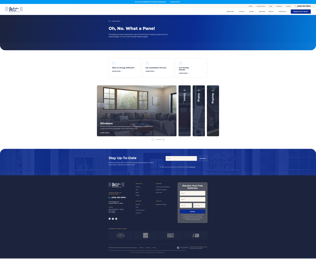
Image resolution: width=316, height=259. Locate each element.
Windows (230, 11)
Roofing (262, 11)
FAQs (137, 207)
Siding (251, 11)
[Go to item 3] (158, 139)
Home (109, 21)
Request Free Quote (301, 11)
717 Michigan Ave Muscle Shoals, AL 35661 (116, 202)
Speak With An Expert (161, 204)
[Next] (163, 139)
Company (159, 183)
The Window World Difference (163, 186)
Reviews (279, 6)
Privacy (154, 247)
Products (139, 183)
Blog (270, 6)
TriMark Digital (198, 248)
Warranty (138, 204)
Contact (288, 6)
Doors (241, 11)
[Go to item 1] (155, 139)
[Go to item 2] (157, 139)
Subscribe (202, 158)
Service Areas (261, 6)
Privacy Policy (196, 219)
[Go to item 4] (160, 139)
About (271, 11)
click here (192, 167)
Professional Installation (161, 189)
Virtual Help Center (140, 210)
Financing (282, 11)
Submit (192, 211)
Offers (250, 6)
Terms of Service (159, 252)
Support (138, 201)
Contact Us (138, 212)
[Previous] (152, 139)
